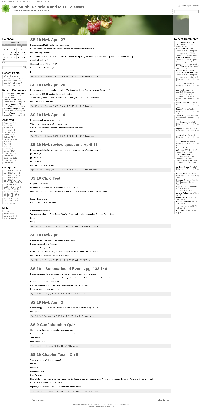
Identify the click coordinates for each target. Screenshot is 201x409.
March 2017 (8, 146)
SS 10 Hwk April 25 (47, 85)
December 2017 (10, 135)
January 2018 (9, 132)
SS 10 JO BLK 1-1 (11, 194)
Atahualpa (110, 407)
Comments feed (10, 216)
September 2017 (10, 139)
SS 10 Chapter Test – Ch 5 (54, 354)
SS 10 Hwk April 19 (47, 115)
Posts (183, 6)
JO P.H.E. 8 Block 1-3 (12, 173)
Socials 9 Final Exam (12, 81)
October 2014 (9, 163)
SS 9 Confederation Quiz (52, 325)
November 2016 (10, 153)
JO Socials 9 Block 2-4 (13, 182)
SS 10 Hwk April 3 (46, 302)
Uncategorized (9, 203)
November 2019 (10, 123)
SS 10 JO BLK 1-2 (11, 196)
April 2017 (8, 144)
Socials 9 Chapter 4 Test (14, 78)
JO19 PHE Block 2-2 (12, 187)
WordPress (100, 407)
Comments (194, 6)
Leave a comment (92, 76)
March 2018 (8, 128)
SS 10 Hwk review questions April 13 (64, 144)
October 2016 (9, 156)
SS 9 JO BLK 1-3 (11, 199)
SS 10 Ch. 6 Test (45, 178)
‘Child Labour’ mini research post (12, 96)
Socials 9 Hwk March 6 (13, 83)
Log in (6, 211)
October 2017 (9, 137)
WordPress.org (10, 218)
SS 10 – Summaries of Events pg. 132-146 (68, 269)
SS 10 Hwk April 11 (47, 235)
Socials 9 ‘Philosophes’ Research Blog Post (187, 79)
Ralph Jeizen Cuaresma (185, 186)
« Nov (4, 63)
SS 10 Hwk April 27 (47, 40)
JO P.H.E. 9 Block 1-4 (12, 175)
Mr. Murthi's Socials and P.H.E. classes (48, 7)
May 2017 (8, 142)
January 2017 (9, 151)
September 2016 (10, 158)
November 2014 (10, 160)
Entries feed (9, 214)
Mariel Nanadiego (183, 161)
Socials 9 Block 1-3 (11, 189)
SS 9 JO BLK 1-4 (11, 201)
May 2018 (8, 125)
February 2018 (9, 130)
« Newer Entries (37, 400)
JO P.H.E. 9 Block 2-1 (12, 178)
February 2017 (9, 149)
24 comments (89, 294)
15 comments (90, 260)
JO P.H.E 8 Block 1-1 (12, 171)
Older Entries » (164, 400)
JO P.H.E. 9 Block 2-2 (12, 180)
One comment (91, 170)
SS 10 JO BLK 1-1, (61, 76)
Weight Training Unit (12, 76)
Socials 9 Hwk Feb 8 (12, 85)
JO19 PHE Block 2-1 (12, 185)
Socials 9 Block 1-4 (11, 192)
